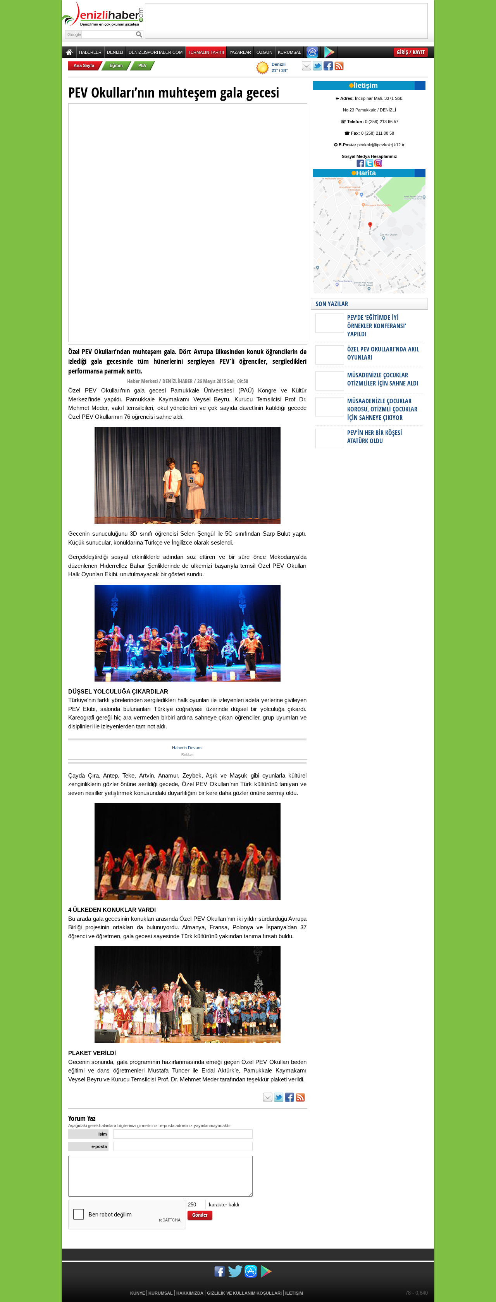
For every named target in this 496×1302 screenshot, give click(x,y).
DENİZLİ (115, 52)
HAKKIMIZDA (189, 1293)
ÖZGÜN (264, 52)
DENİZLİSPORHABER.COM (156, 52)
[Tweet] (317, 65)
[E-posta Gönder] (306, 65)
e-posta (99, 1146)
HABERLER (90, 52)
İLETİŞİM (294, 1293)
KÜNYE (137, 1293)
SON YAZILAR (332, 304)
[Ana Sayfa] (69, 52)
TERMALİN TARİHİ (206, 52)
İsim (102, 1134)
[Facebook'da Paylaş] (328, 65)
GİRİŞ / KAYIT (411, 52)
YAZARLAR (240, 52)
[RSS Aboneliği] (339, 65)
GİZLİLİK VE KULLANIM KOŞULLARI (244, 1293)
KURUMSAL (289, 52)
